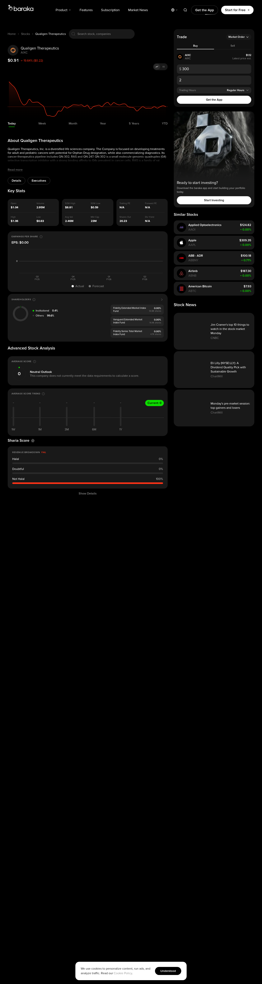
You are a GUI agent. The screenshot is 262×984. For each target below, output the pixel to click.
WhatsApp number (148, 468)
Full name (143, 489)
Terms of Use (189, 538)
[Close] (203, 445)
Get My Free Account (170, 526)
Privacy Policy (170, 542)
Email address (146, 506)
